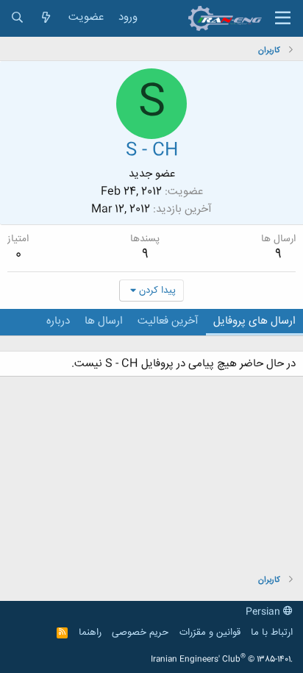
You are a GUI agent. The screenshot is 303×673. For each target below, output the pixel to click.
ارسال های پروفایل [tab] (254, 321)
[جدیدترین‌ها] (46, 18)
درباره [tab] (58, 321)
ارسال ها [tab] (104, 321)
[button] (282, 18)
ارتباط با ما (272, 632)
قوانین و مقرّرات (209, 632)
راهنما (90, 632)
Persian (264, 612)
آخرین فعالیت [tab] (168, 321)
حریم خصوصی (140, 632)
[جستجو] (17, 18)
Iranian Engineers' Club (222, 659)
